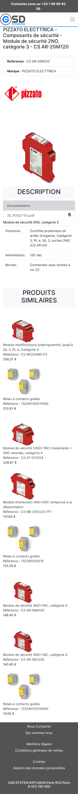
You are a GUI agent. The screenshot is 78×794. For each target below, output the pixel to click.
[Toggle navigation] (72, 19)
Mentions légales (39, 744)
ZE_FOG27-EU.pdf (21, 215)
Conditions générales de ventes (39, 750)
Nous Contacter (39, 726)
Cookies (39, 762)
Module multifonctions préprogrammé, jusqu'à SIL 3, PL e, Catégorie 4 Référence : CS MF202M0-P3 (38, 349)
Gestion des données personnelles (39, 768)
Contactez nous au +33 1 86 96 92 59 (38, 6)
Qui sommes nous (39, 733)
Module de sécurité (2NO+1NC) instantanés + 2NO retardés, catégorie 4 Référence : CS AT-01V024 (37, 453)
